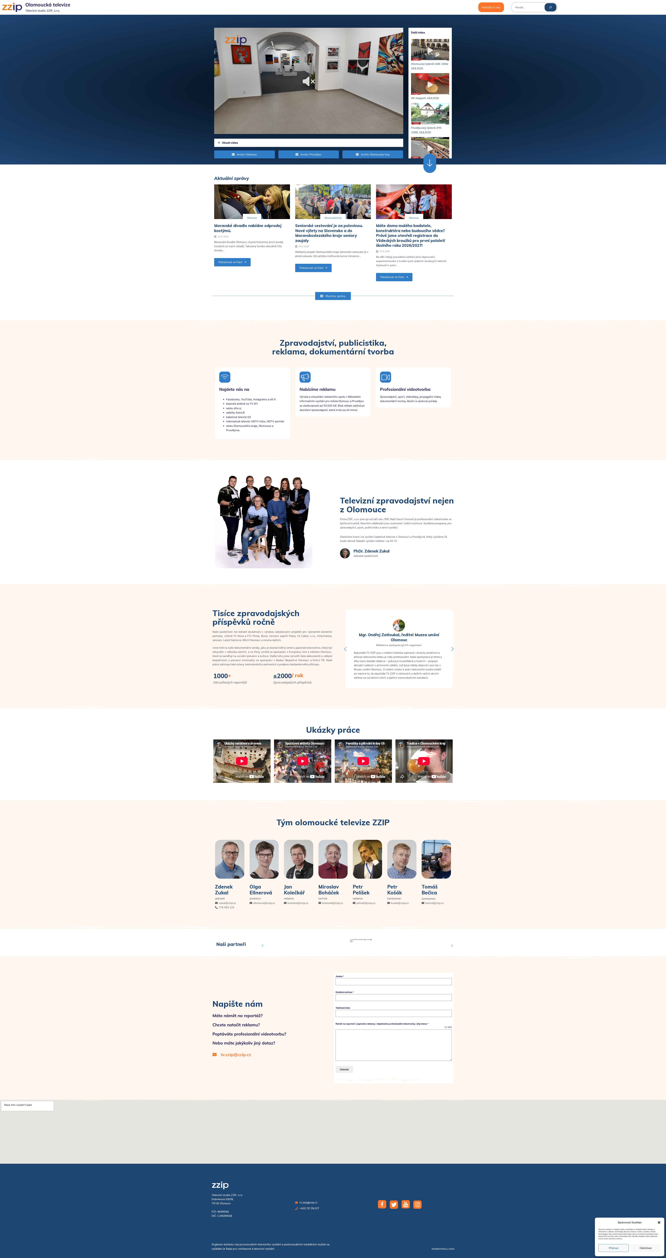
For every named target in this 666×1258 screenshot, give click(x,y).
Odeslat (344, 1069)
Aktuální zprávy (231, 178)
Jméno (340, 976)
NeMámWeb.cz (440, 1248)
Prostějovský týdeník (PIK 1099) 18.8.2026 (426, 130)
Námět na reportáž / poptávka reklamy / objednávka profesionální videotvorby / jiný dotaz (382, 1023)
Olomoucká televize (47, 5)
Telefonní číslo (343, 1008)
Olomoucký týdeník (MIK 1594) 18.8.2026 (429, 66)
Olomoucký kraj (332, 218)
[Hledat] (550, 7)
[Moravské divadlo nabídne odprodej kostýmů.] (252, 201)
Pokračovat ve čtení (230, 263)
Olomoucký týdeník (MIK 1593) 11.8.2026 (429, 164)
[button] (659, 1222)
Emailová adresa (345, 992)
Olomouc (252, 218)
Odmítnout (646, 1248)
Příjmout (613, 1248)
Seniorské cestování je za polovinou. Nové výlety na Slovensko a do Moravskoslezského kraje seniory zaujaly (329, 233)
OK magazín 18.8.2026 (425, 98)
